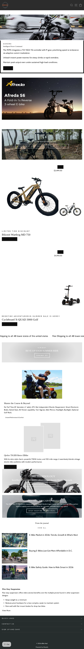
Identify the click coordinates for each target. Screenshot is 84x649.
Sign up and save (11, 629)
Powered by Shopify (42, 647)
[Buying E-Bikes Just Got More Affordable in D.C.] (14, 556)
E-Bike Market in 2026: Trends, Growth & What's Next (53, 535)
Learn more (9, 239)
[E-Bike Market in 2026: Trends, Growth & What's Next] (14, 540)
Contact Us (8, 624)
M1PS (8, 68)
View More (6, 610)
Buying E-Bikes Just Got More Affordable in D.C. (50, 550)
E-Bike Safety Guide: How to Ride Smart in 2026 (51, 567)
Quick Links (8, 618)
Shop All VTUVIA (58, 146)
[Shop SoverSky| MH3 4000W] (42, 481)
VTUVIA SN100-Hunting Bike (31, 146)
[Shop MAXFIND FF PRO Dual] (42, 506)
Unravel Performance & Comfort (14, 417)
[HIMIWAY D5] (42, 352)
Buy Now (10, 467)
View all (42, 528)
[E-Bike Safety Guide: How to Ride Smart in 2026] (14, 572)
